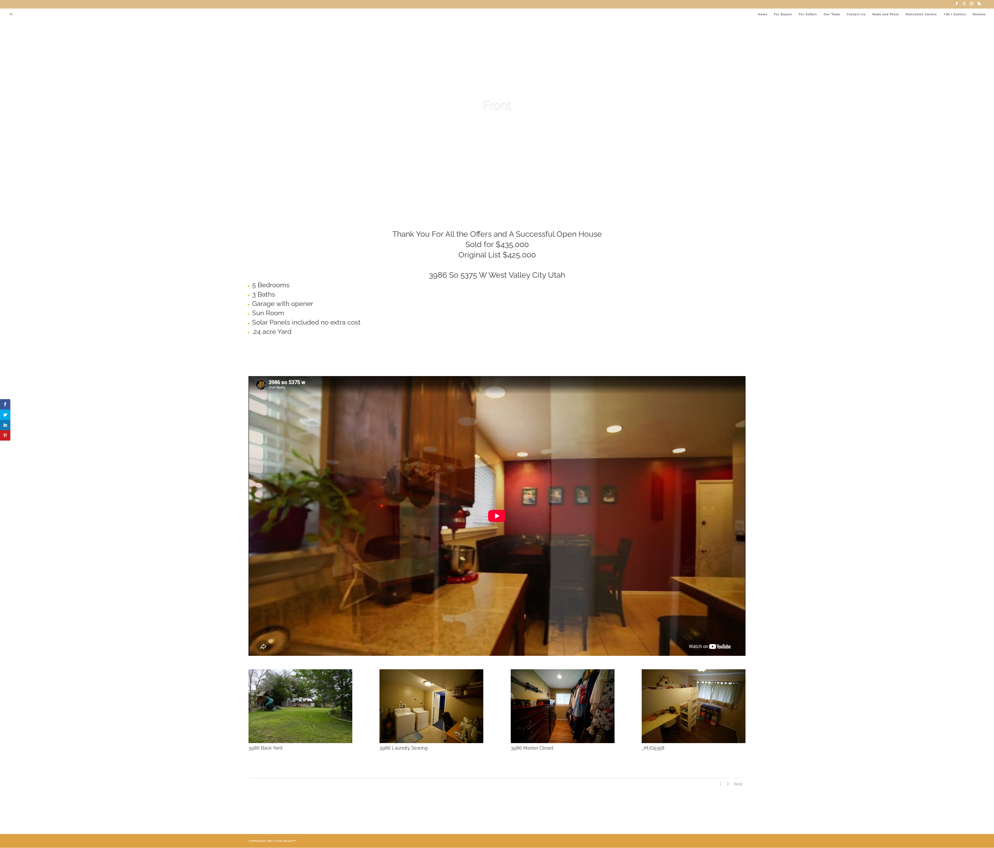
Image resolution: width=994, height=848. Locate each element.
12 (521, 183)
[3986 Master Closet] (563, 741)
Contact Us (856, 14)
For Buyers (783, 14)
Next (738, 783)
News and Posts (885, 14)
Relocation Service (921, 14)
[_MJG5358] (694, 741)
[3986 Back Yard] (300, 741)
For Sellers (808, 14)
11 (517, 183)
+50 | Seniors (955, 14)
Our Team (832, 14)
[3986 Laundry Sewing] (431, 741)
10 (512, 183)
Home (762, 14)
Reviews (979, 14)
